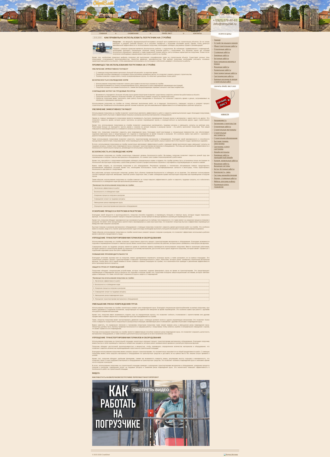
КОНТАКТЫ (197, 33)
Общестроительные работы (225, 46)
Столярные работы (222, 52)
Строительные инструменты (220, 134)
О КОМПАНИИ (133, 33)
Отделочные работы (222, 49)
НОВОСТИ (225, 114)
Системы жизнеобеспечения (225, 175)
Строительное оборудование (225, 138)
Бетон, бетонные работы (224, 169)
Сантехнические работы (224, 76)
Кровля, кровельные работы (226, 160)
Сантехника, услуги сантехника (221, 148)
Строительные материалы (225, 130)
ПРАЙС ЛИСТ (167, 33)
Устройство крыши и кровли (226, 43)
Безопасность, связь (222, 172)
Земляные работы (221, 55)
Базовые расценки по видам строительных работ (225, 80)
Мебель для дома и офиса (224, 181)
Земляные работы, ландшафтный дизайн (223, 156)
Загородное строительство (225, 123)
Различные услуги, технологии (221, 185)
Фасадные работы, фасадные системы (222, 165)
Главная (217, 40)
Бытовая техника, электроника (221, 142)
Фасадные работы (221, 67)
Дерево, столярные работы (225, 178)
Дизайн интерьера (221, 152)
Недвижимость (220, 120)
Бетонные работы (221, 58)
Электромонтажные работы (225, 73)
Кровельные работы (222, 70)
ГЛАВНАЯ (103, 33)
